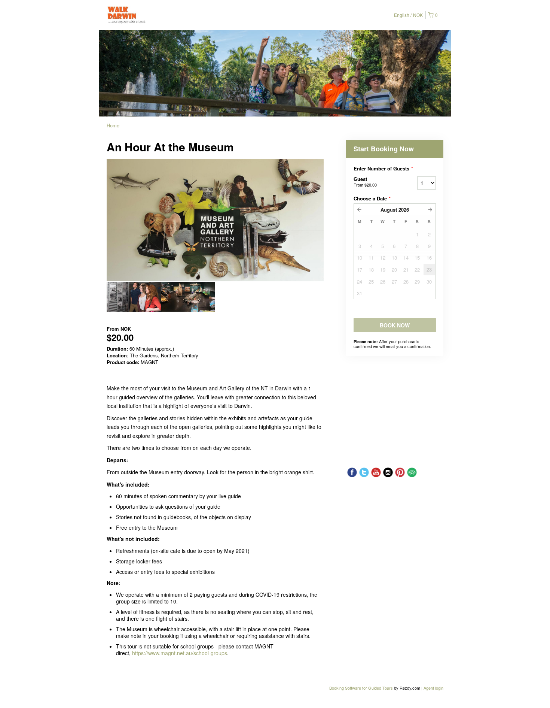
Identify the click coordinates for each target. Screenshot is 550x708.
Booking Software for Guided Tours (361, 688)
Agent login (433, 688)
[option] (134, 297)
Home (113, 125)
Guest (365, 181)
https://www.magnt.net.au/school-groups (179, 653)
